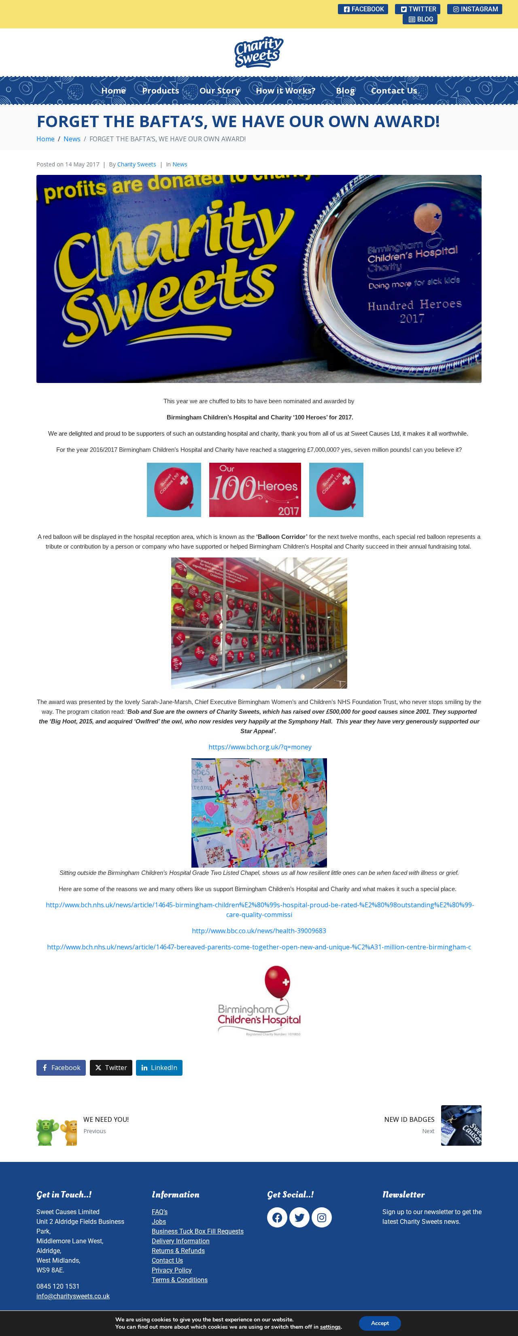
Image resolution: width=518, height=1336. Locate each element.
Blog (345, 90)
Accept (380, 1323)
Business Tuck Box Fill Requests (198, 1231)
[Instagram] (322, 1217)
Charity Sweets (136, 164)
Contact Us (394, 90)
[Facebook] (277, 1217)
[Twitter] (299, 1217)
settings (330, 1327)
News (179, 164)
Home (113, 90)
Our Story (220, 90)
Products (160, 90)
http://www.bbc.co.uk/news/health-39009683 (259, 930)
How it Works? (286, 90)
